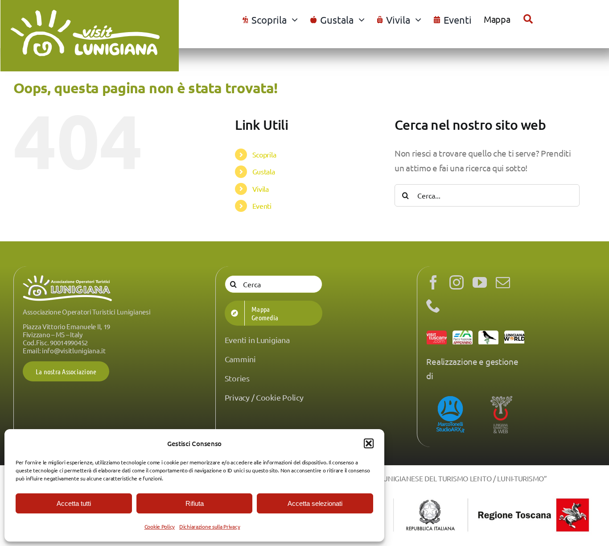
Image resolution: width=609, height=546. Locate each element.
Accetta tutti (74, 503)
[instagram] (456, 282)
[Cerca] (528, 19)
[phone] (433, 305)
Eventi (262, 205)
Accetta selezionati (315, 503)
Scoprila (264, 154)
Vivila (260, 188)
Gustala (263, 171)
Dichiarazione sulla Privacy (209, 526)
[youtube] (480, 282)
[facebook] (433, 282)
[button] (368, 443)
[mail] (503, 282)
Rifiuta (194, 503)
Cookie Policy (159, 526)
